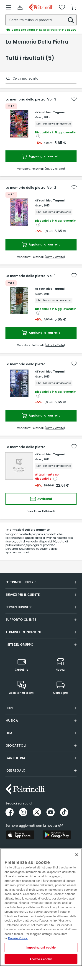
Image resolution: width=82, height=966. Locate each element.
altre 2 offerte (55, 169)
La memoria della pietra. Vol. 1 (30, 276)
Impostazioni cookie (41, 947)
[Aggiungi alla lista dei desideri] (74, 98)
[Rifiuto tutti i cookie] (77, 855)
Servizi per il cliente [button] (22, 594)
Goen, (39, 117)
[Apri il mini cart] (73, 7)
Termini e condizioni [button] (23, 632)
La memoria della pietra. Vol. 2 (30, 187)
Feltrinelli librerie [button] (20, 582)
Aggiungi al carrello (44, 156)
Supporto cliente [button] (20, 619)
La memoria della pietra (25, 364)
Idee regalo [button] (15, 770)
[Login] (20, 7)
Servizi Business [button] (18, 607)
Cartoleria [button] (15, 758)
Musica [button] (11, 720)
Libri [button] (9, 708)
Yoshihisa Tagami (51, 112)
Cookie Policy (18, 938)
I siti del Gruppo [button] (19, 644)
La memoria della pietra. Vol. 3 (30, 99)
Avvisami (44, 499)
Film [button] (8, 733)
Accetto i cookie (40, 959)
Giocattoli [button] (15, 745)
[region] (41, 907)
